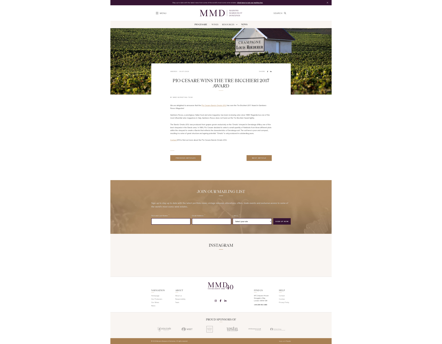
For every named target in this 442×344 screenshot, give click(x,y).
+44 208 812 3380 (260, 305)
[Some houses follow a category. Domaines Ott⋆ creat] (209, 259)
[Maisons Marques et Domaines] (221, 13)
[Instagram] (215, 300)
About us (178, 296)
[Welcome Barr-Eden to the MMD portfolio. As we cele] (162, 259)
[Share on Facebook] (268, 71)
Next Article (259, 158)
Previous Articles (186, 158)
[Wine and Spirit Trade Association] (232, 329)
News (244, 24)
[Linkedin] (225, 300)
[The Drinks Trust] (209, 329)
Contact (173, 140)
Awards (173, 71)
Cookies (282, 299)
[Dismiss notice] (327, 2)
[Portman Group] (277, 329)
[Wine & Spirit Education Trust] (186, 329)
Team (177, 302)
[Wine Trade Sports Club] (164, 329)
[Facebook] (220, 300)
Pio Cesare (201, 24)
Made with (285, 341)
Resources (228, 24)
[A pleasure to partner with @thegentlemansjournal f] (233, 259)
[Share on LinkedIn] (271, 71)
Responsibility (180, 299)
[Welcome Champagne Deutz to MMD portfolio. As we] (280, 259)
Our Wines (155, 302)
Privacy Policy (284, 302)
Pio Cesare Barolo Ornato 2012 (213, 105)
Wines (215, 24)
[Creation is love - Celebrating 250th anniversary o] (256, 259)
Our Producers (156, 299)
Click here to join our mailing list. (250, 3)
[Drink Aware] (255, 329)
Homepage (155, 296)
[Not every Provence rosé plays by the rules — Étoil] (186, 259)
